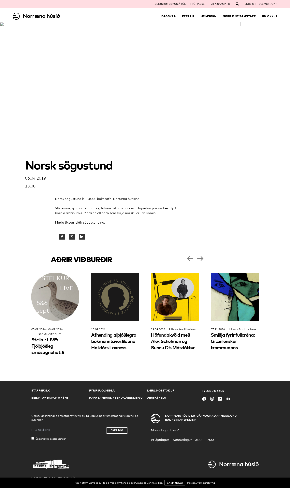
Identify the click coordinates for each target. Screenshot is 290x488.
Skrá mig (117, 430)
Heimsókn (208, 16)
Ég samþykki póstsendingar (51, 438)
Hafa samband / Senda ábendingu (115, 397)
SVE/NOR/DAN (268, 4)
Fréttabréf (198, 4)
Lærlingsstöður (160, 390)
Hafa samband (220, 4)
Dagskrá (168, 16)
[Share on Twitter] (72, 237)
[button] (190, 258)
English (250, 4)
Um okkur (269, 16)
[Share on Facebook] (62, 237)
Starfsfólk (40, 390)
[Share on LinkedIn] (82, 237)
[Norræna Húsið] (46, 16)
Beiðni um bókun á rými (171, 4)
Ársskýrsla (156, 397)
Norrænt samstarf (239, 16)
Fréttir (188, 16)
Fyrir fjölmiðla (102, 390)
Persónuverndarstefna (201, 482)
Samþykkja (175, 482)
